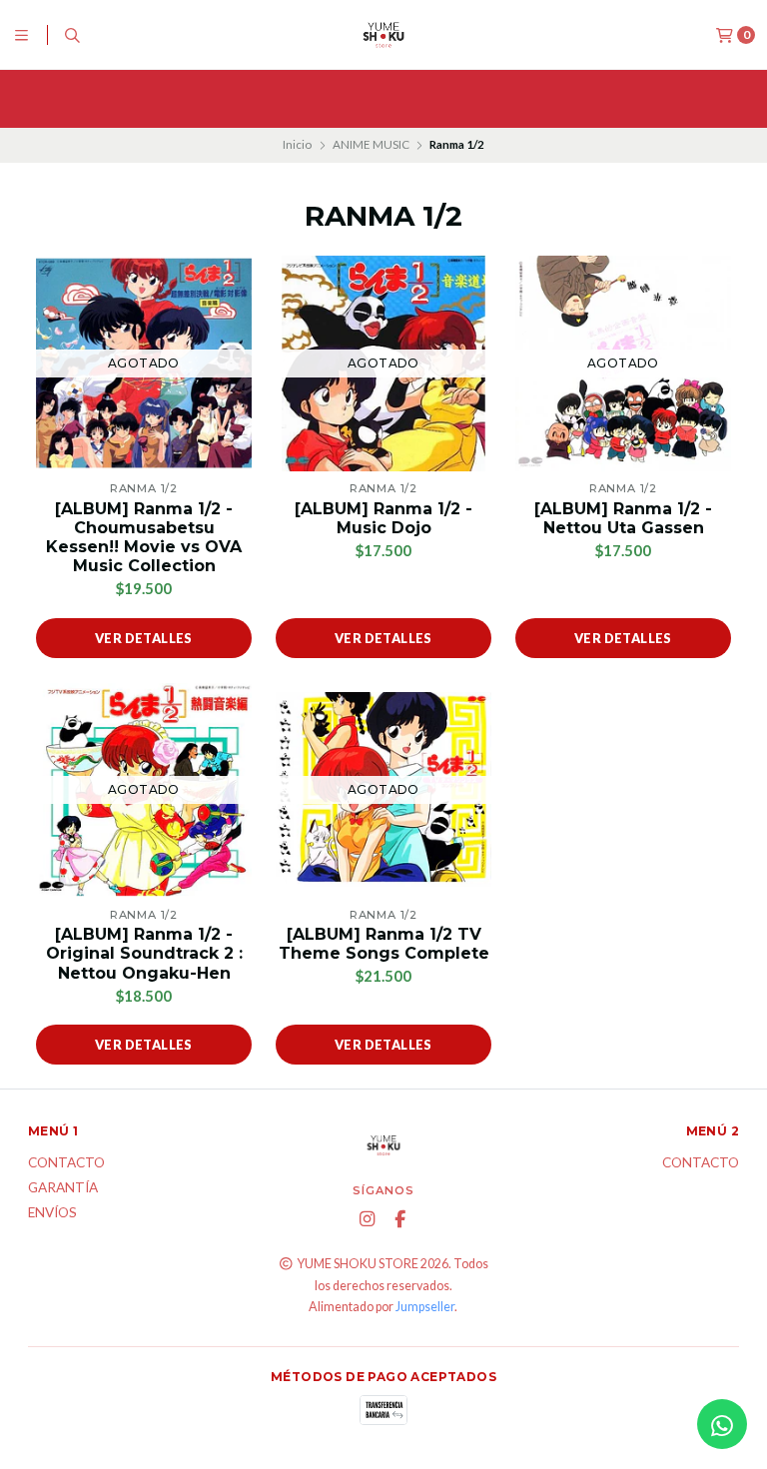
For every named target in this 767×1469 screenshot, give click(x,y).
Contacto (66, 1163)
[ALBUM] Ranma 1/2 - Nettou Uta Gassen (623, 518)
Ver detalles (144, 638)
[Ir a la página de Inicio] (383, 35)
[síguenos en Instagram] (367, 1219)
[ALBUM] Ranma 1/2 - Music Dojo (383, 518)
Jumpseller (424, 1306)
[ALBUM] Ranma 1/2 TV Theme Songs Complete (384, 944)
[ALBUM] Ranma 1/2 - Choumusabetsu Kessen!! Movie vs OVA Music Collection (144, 537)
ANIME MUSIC (371, 144)
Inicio (297, 144)
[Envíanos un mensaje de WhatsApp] (722, 1424)
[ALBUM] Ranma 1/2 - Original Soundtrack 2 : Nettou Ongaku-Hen (144, 953)
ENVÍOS (52, 1213)
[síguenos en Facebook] (399, 1219)
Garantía (63, 1188)
